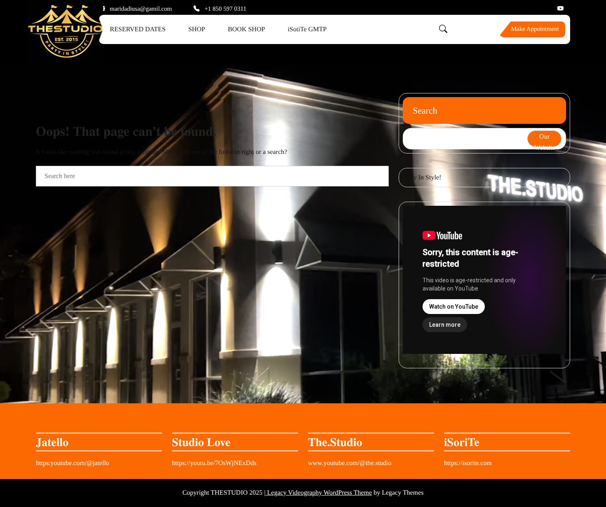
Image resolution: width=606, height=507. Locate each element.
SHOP (196, 29)
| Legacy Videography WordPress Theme (318, 492)
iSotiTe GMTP (307, 29)
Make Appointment (535, 29)
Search (425, 110)
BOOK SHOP (246, 29)
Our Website (544, 140)
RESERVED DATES (138, 29)
